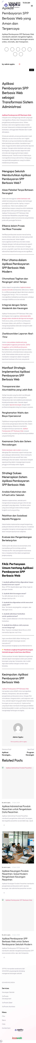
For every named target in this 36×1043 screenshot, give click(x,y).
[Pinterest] (18, 49)
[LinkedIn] (24, 49)
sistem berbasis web (23, 199)
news (31, 70)
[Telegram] (29, 49)
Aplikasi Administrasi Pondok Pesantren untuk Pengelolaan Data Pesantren (16, 809)
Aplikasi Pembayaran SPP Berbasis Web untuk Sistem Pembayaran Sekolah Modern (17, 941)
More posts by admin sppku (19, 741)
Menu (32, 5)
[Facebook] (6, 49)
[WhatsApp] (15, 54)
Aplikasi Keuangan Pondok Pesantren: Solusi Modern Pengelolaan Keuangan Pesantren (15, 875)
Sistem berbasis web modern (11, 450)
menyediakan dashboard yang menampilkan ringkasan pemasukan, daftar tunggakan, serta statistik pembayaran (16, 344)
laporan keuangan (16, 405)
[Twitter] (12, 49)
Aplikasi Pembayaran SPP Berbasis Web (16, 115)
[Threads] (21, 54)
